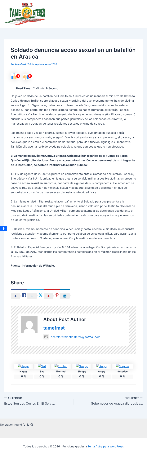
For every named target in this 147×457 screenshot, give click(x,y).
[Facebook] (3, 228)
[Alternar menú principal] (139, 14)
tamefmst (54, 328)
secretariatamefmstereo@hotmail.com (75, 337)
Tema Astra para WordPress (106, 446)
